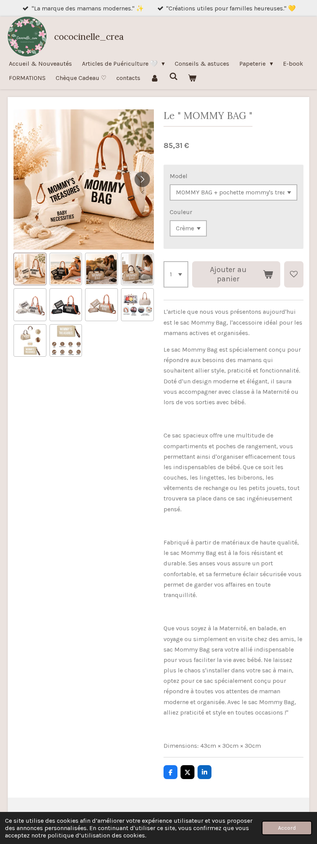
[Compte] (154, 78)
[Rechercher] (173, 76)
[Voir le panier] (192, 78)
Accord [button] (287, 828)
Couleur (181, 212)
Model (178, 176)
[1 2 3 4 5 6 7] (176, 274)
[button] (30, 269)
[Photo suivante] (142, 179)
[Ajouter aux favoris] (293, 274)
